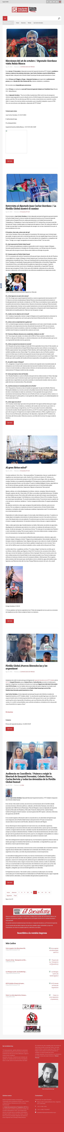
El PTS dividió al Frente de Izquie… (15, 983)
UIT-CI (59, 1)
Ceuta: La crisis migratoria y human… (16, 995)
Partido (29, 22)
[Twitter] (1, 285)
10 (28, 892)
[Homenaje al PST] (32, 1007)
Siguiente (9, 895)
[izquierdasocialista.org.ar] (32, 9)
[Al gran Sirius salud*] (32, 460)
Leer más (9, 161)
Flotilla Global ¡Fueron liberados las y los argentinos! (26, 667)
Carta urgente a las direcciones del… (16, 948)
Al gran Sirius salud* (16, 467)
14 (42, 892)
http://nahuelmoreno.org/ (48, 1089)
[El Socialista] (32, 911)
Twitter (53, 1)
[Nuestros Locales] (32, 1029)
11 (31, 892)
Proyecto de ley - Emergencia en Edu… (16, 960)
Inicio (8, 892)
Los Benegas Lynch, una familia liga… (16, 971)
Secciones (23, 22)
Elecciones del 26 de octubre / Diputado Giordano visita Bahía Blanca (31, 62)
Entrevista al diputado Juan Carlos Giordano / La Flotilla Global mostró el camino (31, 207)
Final (15, 895)
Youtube (56, 1)
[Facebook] (1, 284)
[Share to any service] (1, 287)
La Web (22, 785)
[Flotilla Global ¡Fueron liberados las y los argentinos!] (32, 659)
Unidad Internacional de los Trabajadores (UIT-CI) (15, 1107)
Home (17, 22)
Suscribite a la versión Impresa (32, 933)
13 (38, 892)
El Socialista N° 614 (25, 211)
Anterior (14, 892)
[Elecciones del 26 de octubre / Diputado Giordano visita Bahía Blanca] (32, 54)
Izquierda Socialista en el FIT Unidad (44, 680)
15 (45, 892)
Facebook (47, 1)
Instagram (50, 1)
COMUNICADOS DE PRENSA (27, 66)
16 (49, 892)
